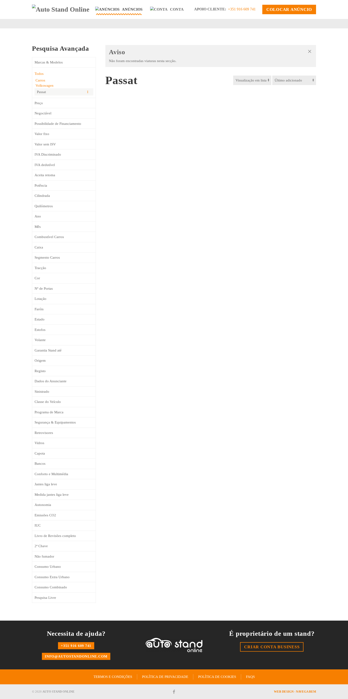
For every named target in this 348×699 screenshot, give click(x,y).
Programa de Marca (49, 412)
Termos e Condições (113, 677)
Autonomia (43, 505)
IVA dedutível (45, 165)
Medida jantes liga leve (52, 494)
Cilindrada (42, 196)
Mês (38, 227)
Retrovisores (44, 433)
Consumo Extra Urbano (52, 577)
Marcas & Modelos (49, 62)
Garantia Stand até (48, 350)
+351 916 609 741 (242, 9)
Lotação (40, 299)
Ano (38, 216)
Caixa (39, 247)
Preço (39, 103)
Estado (40, 319)
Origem (40, 360)
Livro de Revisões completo (55, 536)
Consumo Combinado (51, 587)
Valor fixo (42, 134)
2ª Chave (41, 546)
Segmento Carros (47, 257)
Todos (39, 74)
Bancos (40, 463)
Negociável (43, 113)
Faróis (39, 309)
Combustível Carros (49, 237)
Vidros (39, 443)
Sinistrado (42, 391)
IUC (38, 525)
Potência (41, 185)
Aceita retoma (45, 175)
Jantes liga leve (46, 484)
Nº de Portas (44, 288)
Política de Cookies (217, 677)
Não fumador (44, 556)
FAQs (250, 677)
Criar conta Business (271, 647)
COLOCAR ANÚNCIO (289, 9)
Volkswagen (44, 85)
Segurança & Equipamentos (55, 422)
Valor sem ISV (45, 144)
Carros (40, 80)
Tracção (40, 268)
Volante (40, 340)
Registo (40, 371)
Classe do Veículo (48, 402)
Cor (37, 278)
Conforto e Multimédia (51, 474)
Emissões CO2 (45, 515)
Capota (40, 453)
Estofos (40, 330)
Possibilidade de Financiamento (58, 124)
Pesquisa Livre (45, 598)
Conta (177, 9)
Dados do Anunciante (51, 381)
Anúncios (132, 9)
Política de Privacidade (165, 677)
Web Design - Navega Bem (295, 691)
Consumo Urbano (48, 566)
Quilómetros (44, 206)
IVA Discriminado (48, 154)
